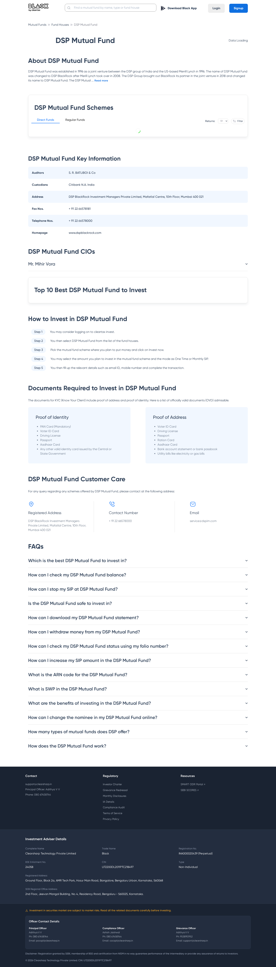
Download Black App (182, 8)
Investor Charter (112, 784)
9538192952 (186, 936)
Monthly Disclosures (114, 795)
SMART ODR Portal (193, 784)
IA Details (108, 801)
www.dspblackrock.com (85, 233)
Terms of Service (112, 813)
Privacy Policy (111, 818)
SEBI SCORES (190, 790)
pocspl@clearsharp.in (48, 940)
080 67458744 (40, 936)
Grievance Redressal (115, 790)
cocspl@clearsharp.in (121, 940)
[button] (45, 120)
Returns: (210, 121)
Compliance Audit (114, 807)
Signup (238, 8)
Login (216, 8)
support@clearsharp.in (38, 784)
